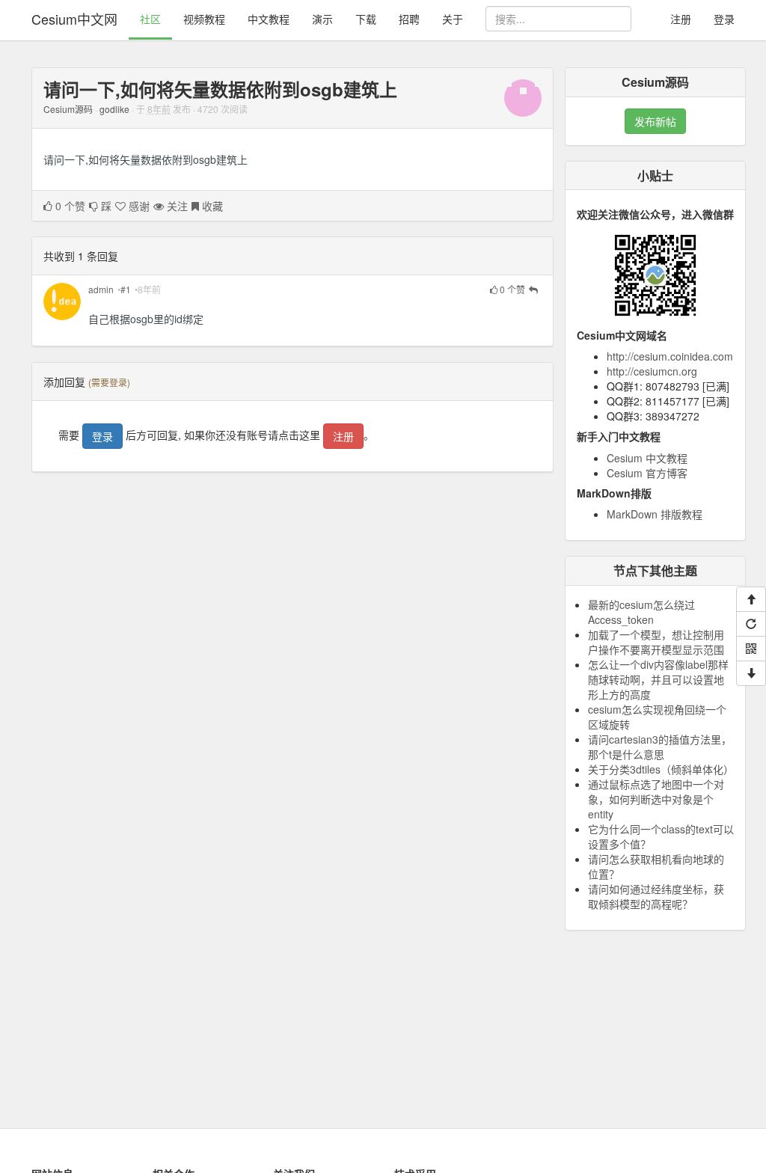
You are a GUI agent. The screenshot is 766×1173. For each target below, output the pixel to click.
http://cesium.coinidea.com (670, 356)
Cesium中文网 (74, 18)
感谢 (138, 205)
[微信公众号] (751, 648)
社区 (150, 18)
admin (101, 289)
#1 (125, 289)
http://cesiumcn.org (652, 371)
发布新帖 (655, 121)
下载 (365, 18)
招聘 (409, 18)
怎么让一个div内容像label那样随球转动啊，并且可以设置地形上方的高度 (658, 679)
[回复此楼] (533, 290)
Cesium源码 (68, 108)
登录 (724, 18)
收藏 (211, 205)
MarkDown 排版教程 (654, 513)
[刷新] (751, 624)
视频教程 (204, 18)
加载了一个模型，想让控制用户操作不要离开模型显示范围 (656, 642)
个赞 (70, 205)
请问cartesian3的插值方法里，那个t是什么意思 (660, 747)
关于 (452, 18)
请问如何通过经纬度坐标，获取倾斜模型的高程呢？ (656, 896)
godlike (114, 108)
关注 (176, 205)
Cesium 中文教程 (647, 457)
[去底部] (751, 673)
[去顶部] (751, 599)
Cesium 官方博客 (647, 472)
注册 (680, 18)
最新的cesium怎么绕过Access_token (641, 612)
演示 (322, 18)
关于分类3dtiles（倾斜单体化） (661, 769)
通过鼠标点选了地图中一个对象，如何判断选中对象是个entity (656, 799)
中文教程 (268, 18)
